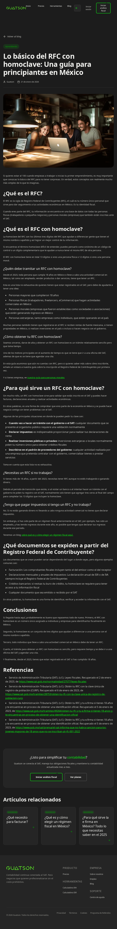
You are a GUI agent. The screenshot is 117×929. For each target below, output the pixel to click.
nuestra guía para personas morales (46, 377)
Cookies (83, 913)
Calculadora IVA (70, 887)
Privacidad (61, 913)
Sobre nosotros (96, 874)
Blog (69, 6)
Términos (73, 913)
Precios (41, 6)
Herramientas (56, 6)
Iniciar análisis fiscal (103, 8)
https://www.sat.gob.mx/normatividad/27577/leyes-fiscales (52, 681)
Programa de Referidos (100, 913)
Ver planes (75, 777)
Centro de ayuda (97, 897)
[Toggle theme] (77, 8)
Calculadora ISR (70, 892)
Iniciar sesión (88, 8)
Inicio (28, 6)
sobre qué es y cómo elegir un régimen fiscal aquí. (47, 534)
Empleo (93, 879)
